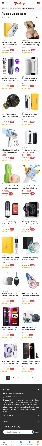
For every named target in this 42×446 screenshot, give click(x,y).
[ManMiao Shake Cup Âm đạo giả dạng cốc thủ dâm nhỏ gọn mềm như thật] (11, 173)
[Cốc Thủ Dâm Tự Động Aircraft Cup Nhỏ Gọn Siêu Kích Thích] (31, 245)
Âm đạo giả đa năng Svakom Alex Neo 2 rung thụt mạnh (10, 224)
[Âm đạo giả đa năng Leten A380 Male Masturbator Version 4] (31, 101)
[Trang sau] (33, 378)
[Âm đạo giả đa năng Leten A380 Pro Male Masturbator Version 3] (11, 30)
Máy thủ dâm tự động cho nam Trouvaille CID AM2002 (31, 188)
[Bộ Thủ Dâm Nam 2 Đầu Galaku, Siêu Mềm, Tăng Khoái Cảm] (11, 281)
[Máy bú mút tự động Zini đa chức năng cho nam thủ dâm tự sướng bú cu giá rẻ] (11, 350)
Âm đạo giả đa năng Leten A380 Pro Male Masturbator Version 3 (10, 45)
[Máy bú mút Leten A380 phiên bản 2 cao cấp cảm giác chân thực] (11, 245)
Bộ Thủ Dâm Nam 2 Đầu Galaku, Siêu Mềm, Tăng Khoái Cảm (10, 295)
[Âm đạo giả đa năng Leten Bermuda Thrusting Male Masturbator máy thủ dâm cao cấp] (31, 209)
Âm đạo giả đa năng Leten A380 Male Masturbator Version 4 (30, 116)
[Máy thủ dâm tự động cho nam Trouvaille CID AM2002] (31, 173)
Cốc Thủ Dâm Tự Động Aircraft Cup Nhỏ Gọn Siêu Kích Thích (30, 260)
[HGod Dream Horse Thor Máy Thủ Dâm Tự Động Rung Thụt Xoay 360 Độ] (11, 137)
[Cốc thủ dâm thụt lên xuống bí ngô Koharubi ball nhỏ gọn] (11, 101)
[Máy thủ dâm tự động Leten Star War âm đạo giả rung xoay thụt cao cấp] (31, 281)
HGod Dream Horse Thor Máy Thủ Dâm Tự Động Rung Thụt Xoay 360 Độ (10, 152)
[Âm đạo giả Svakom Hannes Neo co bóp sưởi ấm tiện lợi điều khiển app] (31, 137)
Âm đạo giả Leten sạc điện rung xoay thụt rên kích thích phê (10, 80)
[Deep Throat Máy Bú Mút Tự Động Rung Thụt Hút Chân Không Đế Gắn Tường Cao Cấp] (31, 350)
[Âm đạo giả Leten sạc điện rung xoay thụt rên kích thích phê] (11, 66)
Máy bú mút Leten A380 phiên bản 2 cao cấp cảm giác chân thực (10, 260)
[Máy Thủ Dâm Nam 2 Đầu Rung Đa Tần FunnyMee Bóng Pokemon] (31, 316)
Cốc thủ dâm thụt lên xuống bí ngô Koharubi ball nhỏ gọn (10, 116)
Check (35, 432)
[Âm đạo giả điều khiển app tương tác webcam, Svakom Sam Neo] (31, 66)
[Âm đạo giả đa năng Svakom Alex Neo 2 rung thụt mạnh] (11, 209)
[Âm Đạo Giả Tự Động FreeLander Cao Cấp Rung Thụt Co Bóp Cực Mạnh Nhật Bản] (11, 316)
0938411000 (16, 397)
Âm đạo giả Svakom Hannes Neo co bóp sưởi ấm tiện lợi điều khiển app (31, 152)
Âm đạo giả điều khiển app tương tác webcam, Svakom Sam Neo (30, 80)
